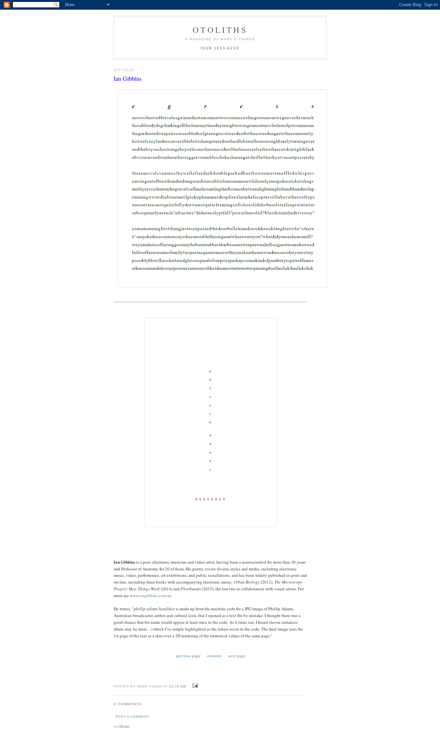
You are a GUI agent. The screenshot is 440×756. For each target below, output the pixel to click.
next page (236, 656)
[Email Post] (194, 686)
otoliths (220, 29)
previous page (188, 656)
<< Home (121, 726)
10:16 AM (177, 686)
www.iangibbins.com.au (150, 595)
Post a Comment (132, 716)
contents (214, 656)
